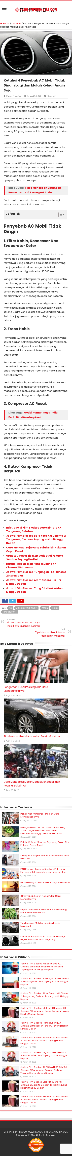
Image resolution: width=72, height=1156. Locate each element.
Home (6, 23)
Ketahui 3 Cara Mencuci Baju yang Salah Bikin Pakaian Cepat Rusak (44, 844)
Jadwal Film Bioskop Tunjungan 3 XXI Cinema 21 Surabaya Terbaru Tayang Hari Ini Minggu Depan (44, 981)
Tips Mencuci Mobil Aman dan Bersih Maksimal (50, 632)
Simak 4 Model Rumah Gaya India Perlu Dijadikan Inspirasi (23, 623)
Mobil (55, 608)
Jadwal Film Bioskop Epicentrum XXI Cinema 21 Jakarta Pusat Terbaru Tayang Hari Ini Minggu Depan (44, 1040)
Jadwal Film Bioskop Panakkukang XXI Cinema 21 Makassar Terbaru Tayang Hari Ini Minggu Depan (44, 1025)
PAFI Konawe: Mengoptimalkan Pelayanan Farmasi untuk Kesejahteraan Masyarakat (43, 870)
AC (10, 608)
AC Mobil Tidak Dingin (26, 608)
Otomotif (16, 23)
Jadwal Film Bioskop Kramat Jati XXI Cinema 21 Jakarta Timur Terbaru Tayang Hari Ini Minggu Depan (44, 1099)
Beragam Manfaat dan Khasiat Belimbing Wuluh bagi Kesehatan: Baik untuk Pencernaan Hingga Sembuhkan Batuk (42, 830)
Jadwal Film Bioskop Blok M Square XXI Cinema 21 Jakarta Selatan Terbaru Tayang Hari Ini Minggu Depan (43, 1084)
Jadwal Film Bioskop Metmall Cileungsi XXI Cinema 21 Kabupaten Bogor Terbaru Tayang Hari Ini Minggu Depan (44, 1011)
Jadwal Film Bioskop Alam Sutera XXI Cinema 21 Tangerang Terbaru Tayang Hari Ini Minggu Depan (44, 996)
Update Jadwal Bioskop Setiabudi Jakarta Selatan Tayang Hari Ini (34, 557)
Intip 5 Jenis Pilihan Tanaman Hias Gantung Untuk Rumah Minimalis (43, 911)
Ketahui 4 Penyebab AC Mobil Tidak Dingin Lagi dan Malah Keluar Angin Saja (43, 938)
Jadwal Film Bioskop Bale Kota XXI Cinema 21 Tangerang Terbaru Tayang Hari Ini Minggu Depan (36, 539)
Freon (45, 608)
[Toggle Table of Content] (59, 214)
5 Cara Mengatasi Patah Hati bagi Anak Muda (45, 882)
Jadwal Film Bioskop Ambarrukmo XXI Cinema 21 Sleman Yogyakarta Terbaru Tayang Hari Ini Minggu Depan (41, 966)
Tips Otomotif (10, 612)
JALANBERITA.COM (58, 1131)
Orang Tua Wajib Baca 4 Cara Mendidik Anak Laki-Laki (44, 857)
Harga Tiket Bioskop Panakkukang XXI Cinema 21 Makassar (31, 565)
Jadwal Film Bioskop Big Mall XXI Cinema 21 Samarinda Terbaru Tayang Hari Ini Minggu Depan (43, 1055)
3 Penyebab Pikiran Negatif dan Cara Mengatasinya (40, 897)
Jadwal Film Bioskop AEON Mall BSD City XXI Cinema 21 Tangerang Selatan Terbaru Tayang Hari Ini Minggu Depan (43, 1070)
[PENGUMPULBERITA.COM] (36, 9)
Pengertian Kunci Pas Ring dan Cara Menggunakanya (39, 815)
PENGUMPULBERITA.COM (31, 1131)
